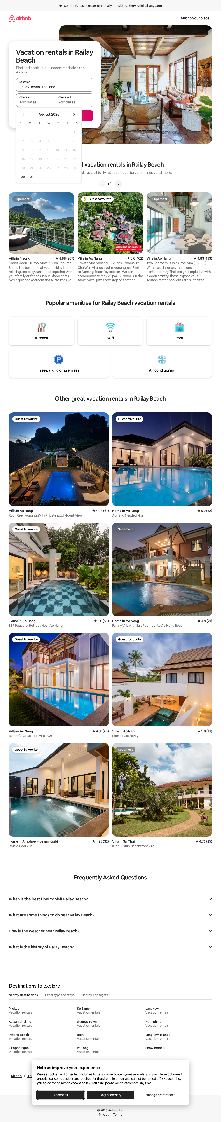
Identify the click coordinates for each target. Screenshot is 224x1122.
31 (31, 177)
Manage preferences (160, 1095)
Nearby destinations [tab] (23, 995)
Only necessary (110, 1095)
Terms (117, 1115)
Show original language (145, 6)
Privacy (104, 1115)
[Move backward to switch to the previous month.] (23, 114)
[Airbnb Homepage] (20, 18)
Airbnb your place (194, 18)
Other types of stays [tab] (60, 995)
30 (23, 177)
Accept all (60, 1095)
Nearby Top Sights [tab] (95, 995)
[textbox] (35, 102)
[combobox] (54, 86)
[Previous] (102, 183)
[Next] (118, 183)
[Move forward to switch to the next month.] (74, 114)
